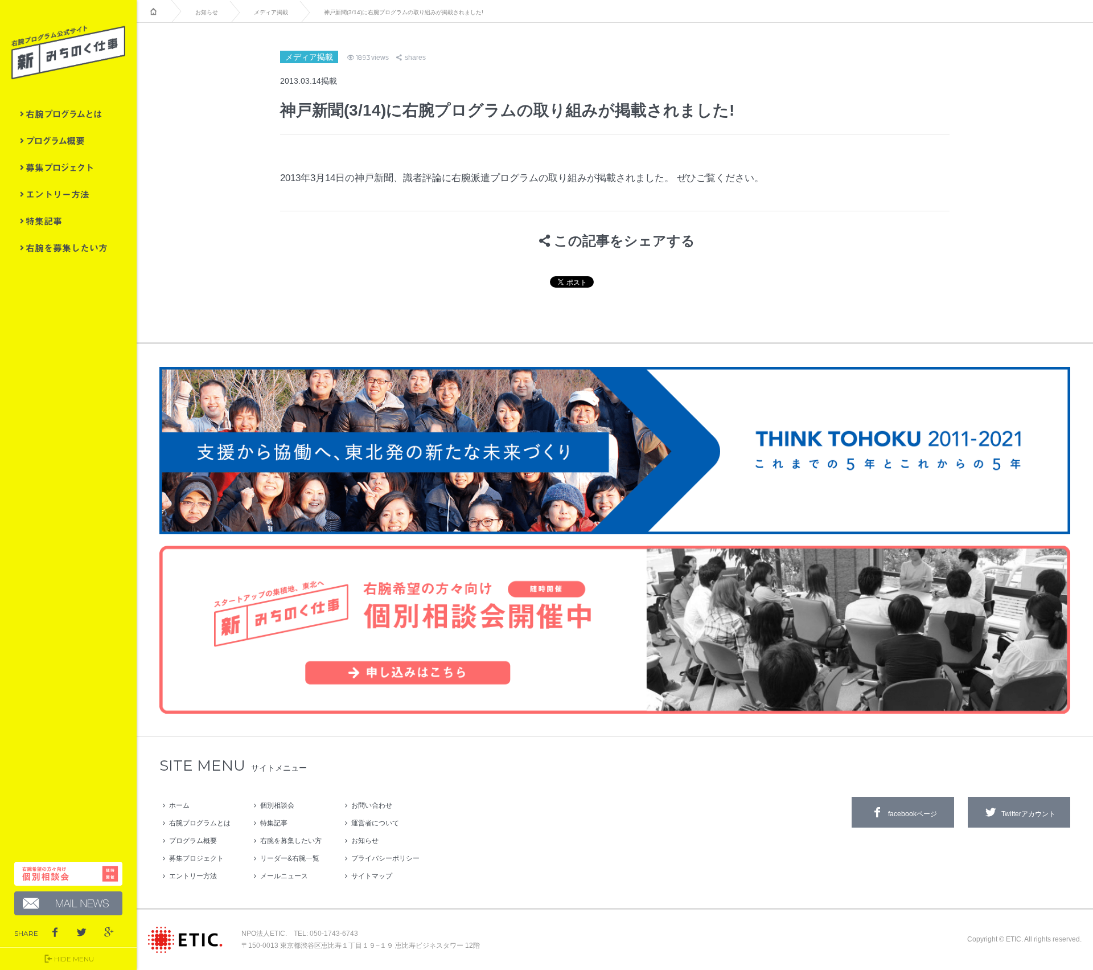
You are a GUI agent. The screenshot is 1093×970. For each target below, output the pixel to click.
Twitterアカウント (1028, 814)
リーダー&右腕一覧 (289, 858)
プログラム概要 (68, 140)
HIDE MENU (74, 959)
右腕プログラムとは (68, 114)
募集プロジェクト (68, 167)
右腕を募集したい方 (68, 247)
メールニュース (284, 876)
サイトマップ (371, 876)
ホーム (179, 805)
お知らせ (206, 12)
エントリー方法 (68, 194)
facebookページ (912, 814)
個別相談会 (277, 805)
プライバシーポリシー (385, 858)
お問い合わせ (371, 805)
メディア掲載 (271, 12)
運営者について (375, 823)
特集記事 (68, 221)
